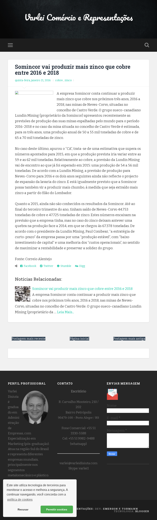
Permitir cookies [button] (56, 509)
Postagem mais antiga (129, 338)
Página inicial (79, 338)
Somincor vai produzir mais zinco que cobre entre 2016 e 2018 (72, 69)
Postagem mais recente (28, 338)
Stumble (65, 266)
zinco (68, 80)
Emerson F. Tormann (120, 508)
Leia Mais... (65, 312)
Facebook (29, 266)
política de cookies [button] (20, 499)
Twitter (47, 266)
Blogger (142, 511)
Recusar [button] (23, 509)
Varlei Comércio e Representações (78, 17)
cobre (59, 80)
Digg (81, 266)
